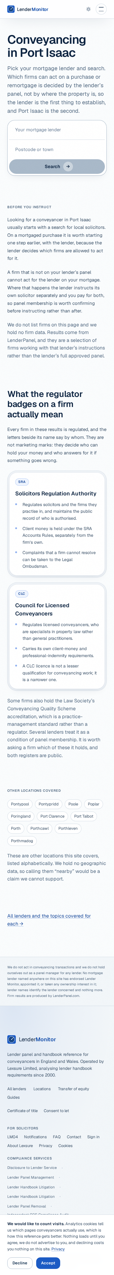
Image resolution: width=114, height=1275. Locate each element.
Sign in (93, 1136)
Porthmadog (22, 840)
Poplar (93, 804)
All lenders (16, 1088)
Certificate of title (22, 1110)
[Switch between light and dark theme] (88, 9)
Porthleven (68, 828)
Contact (74, 1136)
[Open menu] (101, 9)
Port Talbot (83, 816)
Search (57, 166)
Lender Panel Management (30, 1177)
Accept (48, 1263)
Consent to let (56, 1110)
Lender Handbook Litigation (31, 1187)
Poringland (21, 816)
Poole (73, 804)
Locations (42, 1088)
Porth (16, 828)
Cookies (65, 1145)
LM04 (12, 1136)
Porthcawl (39, 828)
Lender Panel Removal (26, 1206)
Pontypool (20, 804)
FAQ (57, 1136)
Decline (19, 1263)
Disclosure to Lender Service (32, 1167)
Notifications (35, 1136)
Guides (13, 1097)
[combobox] (57, 130)
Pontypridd (49, 804)
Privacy (45, 1145)
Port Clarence (52, 816)
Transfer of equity (73, 1088)
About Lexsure (20, 1145)
